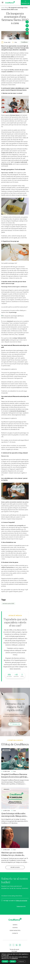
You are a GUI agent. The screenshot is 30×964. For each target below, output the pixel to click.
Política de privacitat (21, 900)
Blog (6, 7)
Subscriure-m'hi (21, 906)
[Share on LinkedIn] (27, 29)
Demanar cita (25, 3)
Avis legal (14, 951)
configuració (14, 958)
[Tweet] (27, 25)
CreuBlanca (6, 750)
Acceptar (5, 961)
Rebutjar (13, 961)
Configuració (21, 961)
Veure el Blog (15, 867)
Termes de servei (14, 949)
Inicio (2, 7)
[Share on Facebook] (27, 21)
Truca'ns (16, 721)
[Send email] (27, 33)
